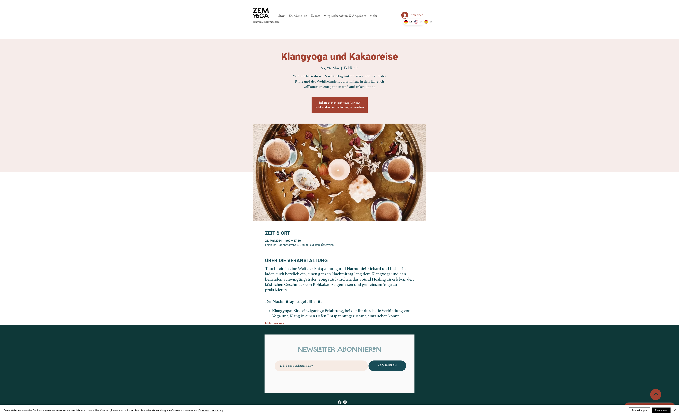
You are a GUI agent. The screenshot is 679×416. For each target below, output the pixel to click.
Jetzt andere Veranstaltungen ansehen (339, 107)
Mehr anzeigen (274, 323)
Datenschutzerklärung (210, 410)
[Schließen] (675, 410)
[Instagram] (345, 402)
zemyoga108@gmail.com (266, 22)
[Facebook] (339, 402)
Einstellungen (639, 410)
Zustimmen (661, 410)
